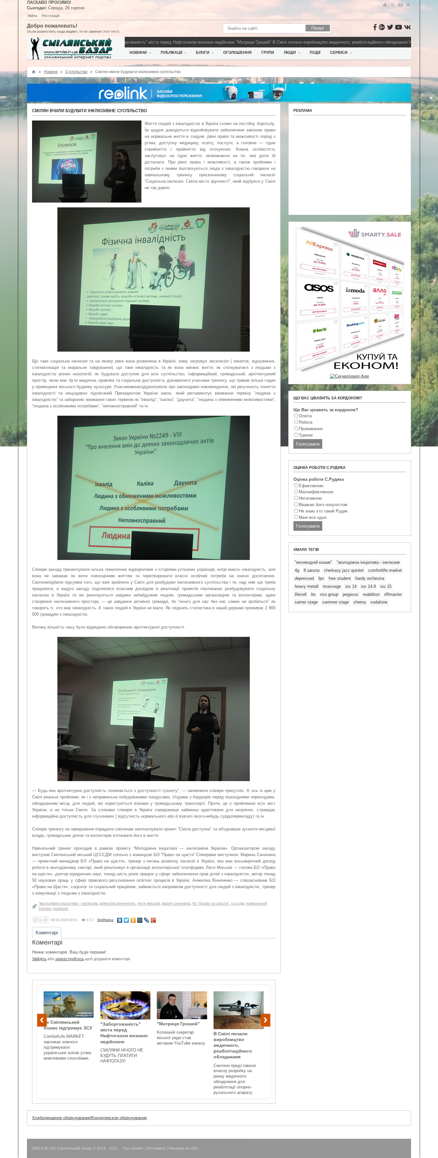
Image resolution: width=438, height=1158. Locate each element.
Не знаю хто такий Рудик (323, 511)
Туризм (306, 435)
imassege (332, 586)
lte (313, 594)
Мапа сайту (408, 5)
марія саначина (176, 903)
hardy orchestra (369, 578)
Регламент (156, 1148)
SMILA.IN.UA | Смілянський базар (62, 1148)
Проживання (311, 428)
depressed (304, 578)
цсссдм (237, 903)
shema (359, 602)
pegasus (350, 594)
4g (297, 570)
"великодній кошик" (313, 562)
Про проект (133, 1148)
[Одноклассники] (133, 920)
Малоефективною (316, 491)
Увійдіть (39, 959)
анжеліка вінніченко (117, 903)
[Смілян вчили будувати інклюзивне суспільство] (86, 162)
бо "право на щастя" (210, 903)
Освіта (305, 415)
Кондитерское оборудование (119, 1117)
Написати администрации (400, 5)
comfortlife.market (385, 570)
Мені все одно (312, 517)
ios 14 (351, 586)
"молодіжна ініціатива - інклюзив (67, 903)
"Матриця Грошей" (234, 42)
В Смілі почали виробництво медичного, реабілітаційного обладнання (320, 42)
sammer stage (335, 602)
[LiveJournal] (146, 920)
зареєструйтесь (69, 959)
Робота (305, 422)
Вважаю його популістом (323, 504)
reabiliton (371, 594)
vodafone (378, 602)
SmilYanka (105, 920)
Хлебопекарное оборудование (61, 1117)
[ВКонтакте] (119, 920)
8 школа (311, 570)
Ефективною (311, 485)
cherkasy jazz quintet (344, 570)
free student (340, 578)
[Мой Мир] (140, 920)
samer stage (306, 602)
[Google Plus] (153, 920)
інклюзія (60, 908)
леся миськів (148, 903)
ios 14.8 (368, 586)
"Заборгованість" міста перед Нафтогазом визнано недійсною (155, 42)
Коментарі (47, 932)
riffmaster (393, 594)
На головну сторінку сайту (385, 5)
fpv (321, 578)
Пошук (393, 5)
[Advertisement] (349, 165)
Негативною (310, 498)
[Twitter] (126, 920)
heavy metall (306, 586)
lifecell (301, 594)
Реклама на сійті (183, 1148)
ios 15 (386, 586)
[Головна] (33, 72)
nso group (329, 594)
